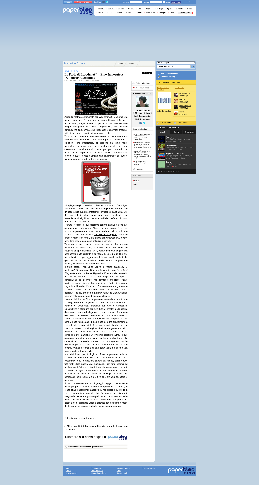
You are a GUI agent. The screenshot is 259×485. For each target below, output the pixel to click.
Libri (135, 184)
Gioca (181, 141)
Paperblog (78, 11)
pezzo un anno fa (84, 231)
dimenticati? (186, 2)
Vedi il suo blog (142, 119)
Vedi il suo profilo (142, 116)
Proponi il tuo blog (168, 77)
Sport (169, 9)
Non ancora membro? (169, 74)
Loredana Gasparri (92, 81)
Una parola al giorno (105, 234)
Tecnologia (159, 9)
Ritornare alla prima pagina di (86, 437)
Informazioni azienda (98, 473)
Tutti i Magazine (185, 13)
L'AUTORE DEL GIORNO (163, 89)
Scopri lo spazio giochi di (170, 171)
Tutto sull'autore (165, 123)
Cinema (121, 9)
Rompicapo (189, 132)
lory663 (182, 99)
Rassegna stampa (123, 468)
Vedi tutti (139, 169)
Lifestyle (162, 13)
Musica (131, 9)
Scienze (139, 13)
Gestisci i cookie (122, 473)
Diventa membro (183, 123)
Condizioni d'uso (97, 471)
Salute (128, 13)
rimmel (181, 112)
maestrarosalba (185, 106)
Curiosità (179, 9)
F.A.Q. (119, 471)
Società (101, 9)
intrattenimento (184, 93)
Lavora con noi (71, 473)
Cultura (136, 180)
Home (68, 2)
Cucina (119, 13)
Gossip (189, 9)
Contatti (68, 471)
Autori (131, 64)
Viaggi (148, 9)
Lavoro (172, 13)
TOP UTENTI (179, 88)
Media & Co (150, 13)
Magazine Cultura (74, 63)
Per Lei (100, 13)
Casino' (176, 132)
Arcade (163, 132)
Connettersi (176, 2)
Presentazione (96, 468)
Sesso (110, 13)
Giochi (120, 64)
